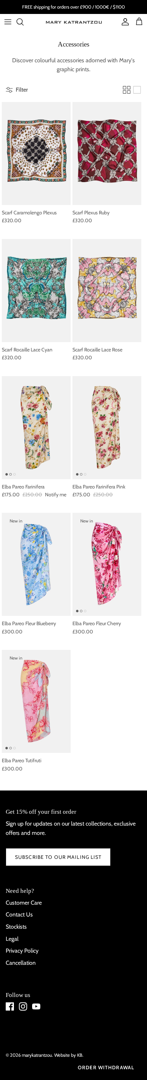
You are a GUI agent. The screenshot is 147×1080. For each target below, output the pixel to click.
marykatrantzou (37, 1055)
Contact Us (19, 914)
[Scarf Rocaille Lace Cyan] (36, 290)
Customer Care (24, 902)
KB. (80, 1055)
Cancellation (21, 962)
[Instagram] (23, 1006)
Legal (12, 938)
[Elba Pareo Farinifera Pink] (106, 427)
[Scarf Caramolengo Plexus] (36, 153)
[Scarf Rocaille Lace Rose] (106, 290)
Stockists (16, 926)
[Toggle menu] (8, 22)
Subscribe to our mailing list (58, 857)
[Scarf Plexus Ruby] (106, 153)
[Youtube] (36, 1006)
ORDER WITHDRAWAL (106, 1067)
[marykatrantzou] (73, 22)
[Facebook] (10, 1006)
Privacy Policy (22, 950)
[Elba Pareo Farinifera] (36, 427)
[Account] (123, 22)
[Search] (23, 22)
